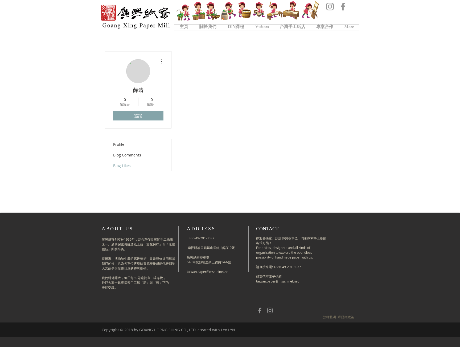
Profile (118, 144)
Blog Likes (122, 165)
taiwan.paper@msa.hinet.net (208, 271)
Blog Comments (127, 155)
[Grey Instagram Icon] (270, 310)
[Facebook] (343, 6)
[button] (329, 317)
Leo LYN (228, 329)
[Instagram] (330, 6)
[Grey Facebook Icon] (260, 310)
